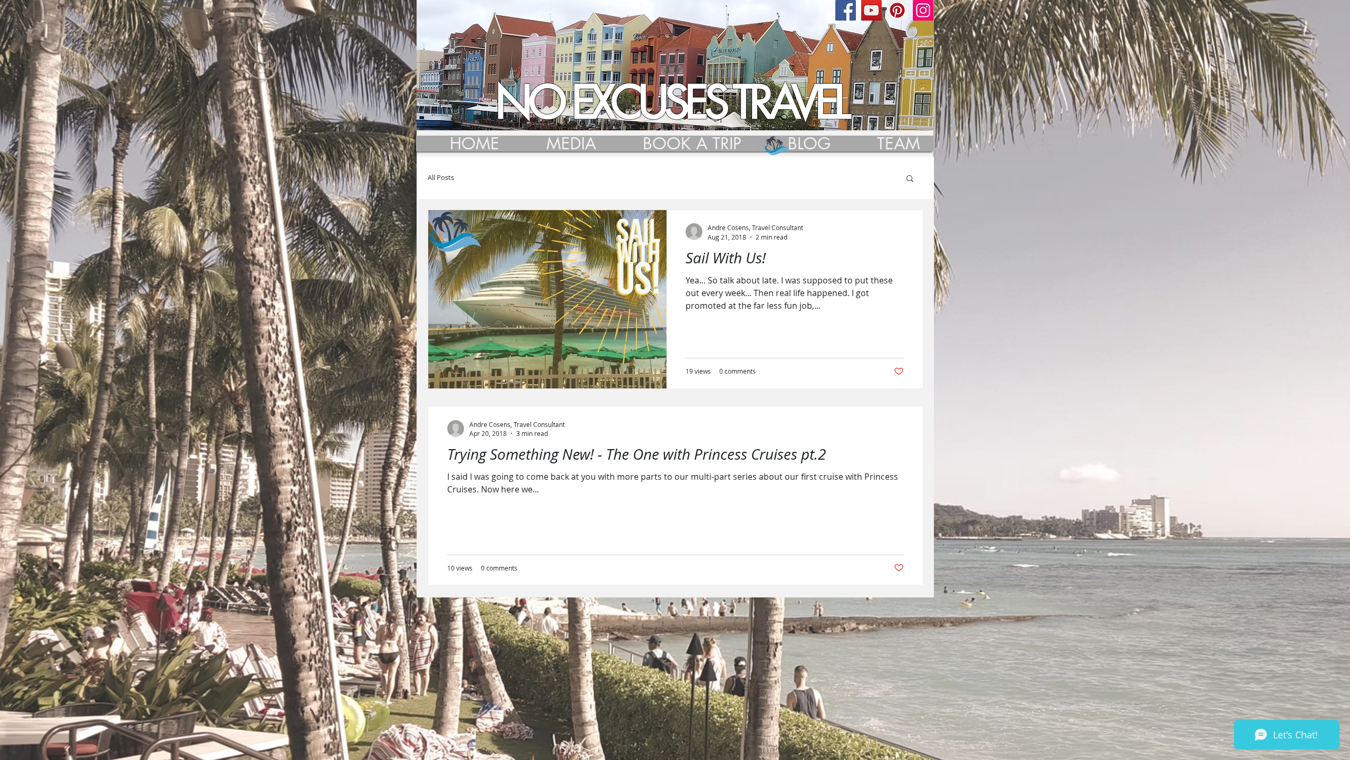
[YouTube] (871, 10)
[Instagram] (923, 10)
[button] (910, 179)
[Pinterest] (897, 10)
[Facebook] (845, 10)
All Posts (441, 177)
